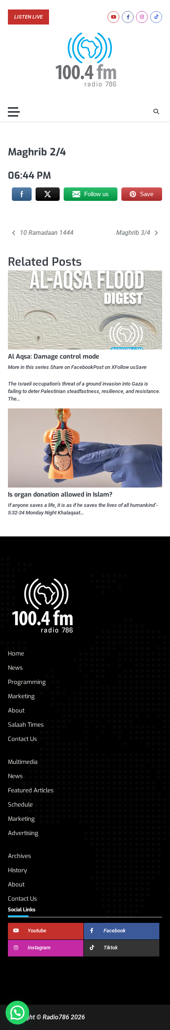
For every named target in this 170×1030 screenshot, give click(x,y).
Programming (27, 682)
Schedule (20, 805)
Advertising (23, 833)
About (16, 710)
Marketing (21, 696)
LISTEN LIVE (28, 17)
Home (16, 654)
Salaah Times (25, 725)
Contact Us (22, 739)
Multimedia (23, 762)
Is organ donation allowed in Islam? (60, 494)
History (17, 870)
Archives (19, 856)
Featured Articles (30, 790)
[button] (17, 1012)
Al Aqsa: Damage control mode (53, 356)
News (15, 668)
